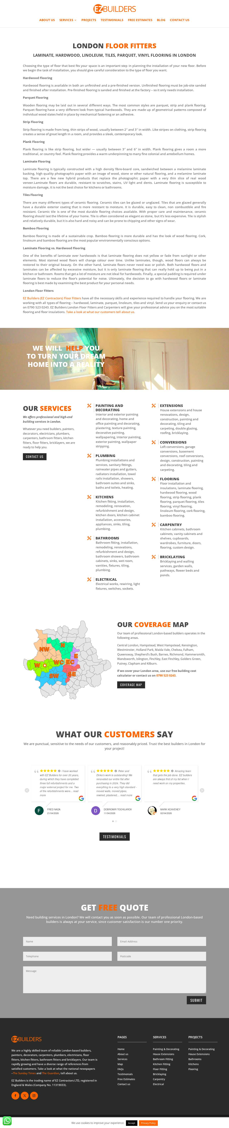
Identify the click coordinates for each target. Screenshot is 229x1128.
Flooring (169, 478)
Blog (161, 20)
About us (47, 20)
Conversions (173, 442)
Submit (196, 1000)
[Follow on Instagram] (34, 1096)
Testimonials (112, 20)
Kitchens (105, 497)
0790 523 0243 (166, 675)
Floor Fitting (160, 1069)
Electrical (106, 579)
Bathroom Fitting (163, 1059)
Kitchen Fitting (161, 1064)
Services (66, 20)
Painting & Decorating (166, 1049)
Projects (88, 20)
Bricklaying (172, 556)
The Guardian (50, 1073)
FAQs (121, 1069)
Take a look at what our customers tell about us (100, 312)
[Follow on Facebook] (15, 1096)
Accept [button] (131, 1123)
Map (120, 1064)
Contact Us (34, 456)
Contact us (179, 20)
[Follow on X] (25, 1096)
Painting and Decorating (109, 407)
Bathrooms (107, 538)
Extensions (171, 405)
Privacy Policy (148, 1123)
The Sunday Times (24, 1073)
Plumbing (105, 455)
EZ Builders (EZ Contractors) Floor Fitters (52, 298)
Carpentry (159, 1079)
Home (121, 1049)
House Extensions (163, 1054)
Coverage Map (131, 684)
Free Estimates (140, 20)
